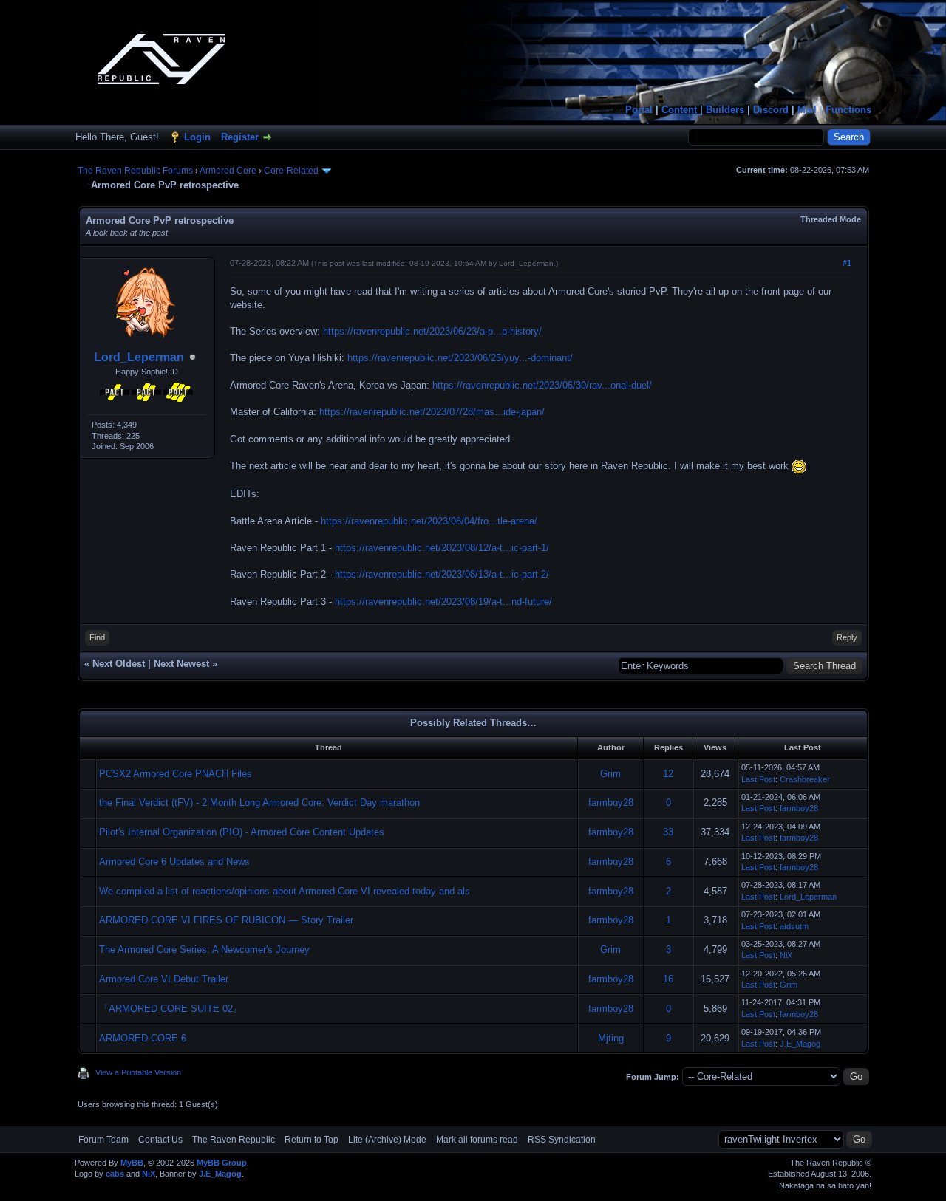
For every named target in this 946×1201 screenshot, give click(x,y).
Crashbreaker (805, 779)
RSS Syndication (562, 1140)
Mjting (611, 1038)
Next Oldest (118, 663)
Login (197, 137)
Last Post (758, 779)
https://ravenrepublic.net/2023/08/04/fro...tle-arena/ (429, 521)
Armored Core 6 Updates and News (174, 861)
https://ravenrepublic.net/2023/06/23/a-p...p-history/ (432, 331)
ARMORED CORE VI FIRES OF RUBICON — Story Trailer (226, 919)
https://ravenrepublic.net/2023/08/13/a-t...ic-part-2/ (442, 574)
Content (679, 109)
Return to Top (311, 1140)
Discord (771, 109)
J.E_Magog (800, 1043)
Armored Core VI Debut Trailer (163, 979)
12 (668, 773)
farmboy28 (610, 802)
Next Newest (181, 663)
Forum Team (103, 1140)
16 (668, 979)
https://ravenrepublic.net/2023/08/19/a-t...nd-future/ (443, 601)
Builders (725, 109)
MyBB (131, 1162)
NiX (786, 955)
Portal (639, 109)
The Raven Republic (233, 1140)
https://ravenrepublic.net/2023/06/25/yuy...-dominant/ (460, 357)
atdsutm (794, 926)
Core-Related (291, 170)
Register (240, 137)
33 (668, 832)
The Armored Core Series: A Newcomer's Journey (204, 949)
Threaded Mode (830, 219)
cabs (115, 1173)
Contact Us (160, 1140)
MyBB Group (222, 1162)
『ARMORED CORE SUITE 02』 (170, 1008)
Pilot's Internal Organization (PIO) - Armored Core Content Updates (241, 832)
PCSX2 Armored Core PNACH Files (175, 773)
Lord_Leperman (139, 357)
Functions (848, 109)
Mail (807, 109)
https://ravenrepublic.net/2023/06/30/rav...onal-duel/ (542, 385)
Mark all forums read (477, 1140)
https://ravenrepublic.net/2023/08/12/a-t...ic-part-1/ (442, 547)
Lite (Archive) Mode (387, 1140)
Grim (610, 773)
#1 (847, 263)
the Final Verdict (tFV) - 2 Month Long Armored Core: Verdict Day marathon (259, 802)
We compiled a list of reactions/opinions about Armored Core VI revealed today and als (284, 891)
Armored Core (228, 170)
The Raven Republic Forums (135, 170)
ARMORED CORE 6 (142, 1038)
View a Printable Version (138, 1072)
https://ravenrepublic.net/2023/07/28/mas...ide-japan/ (432, 411)
